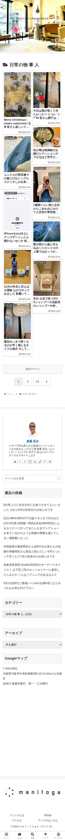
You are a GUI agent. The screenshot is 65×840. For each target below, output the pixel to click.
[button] (58, 478)
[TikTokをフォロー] (40, 461)
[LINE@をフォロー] (50, 461)
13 (37, 381)
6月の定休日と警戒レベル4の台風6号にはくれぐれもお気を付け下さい (32, 586)
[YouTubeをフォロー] (35, 461)
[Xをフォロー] (20, 461)
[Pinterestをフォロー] (45, 461)
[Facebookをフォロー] (25, 461)
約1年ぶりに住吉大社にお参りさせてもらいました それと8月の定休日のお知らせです (31, 507)
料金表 (48, 815)
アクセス (17, 820)
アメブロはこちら (48, 820)
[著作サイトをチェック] (15, 461)
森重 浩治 (32, 441)
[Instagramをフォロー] (30, 461)
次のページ (33, 368)
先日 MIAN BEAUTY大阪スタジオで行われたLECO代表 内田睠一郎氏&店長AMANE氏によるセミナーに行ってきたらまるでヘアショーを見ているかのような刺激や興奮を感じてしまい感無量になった (31, 528)
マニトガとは (17, 815)
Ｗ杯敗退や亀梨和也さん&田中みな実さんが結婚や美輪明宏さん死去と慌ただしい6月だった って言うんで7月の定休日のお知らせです (32, 551)
